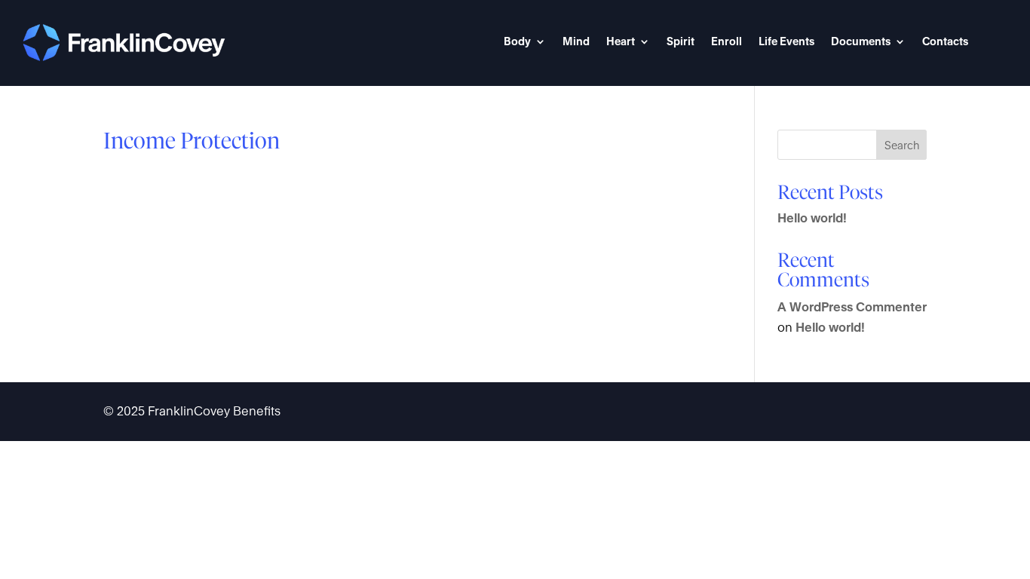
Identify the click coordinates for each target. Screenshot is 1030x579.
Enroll (726, 41)
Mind (576, 41)
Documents (861, 41)
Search (901, 145)
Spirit (680, 41)
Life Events (786, 41)
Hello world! (812, 218)
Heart (620, 41)
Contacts (945, 41)
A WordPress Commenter (852, 307)
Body (517, 41)
